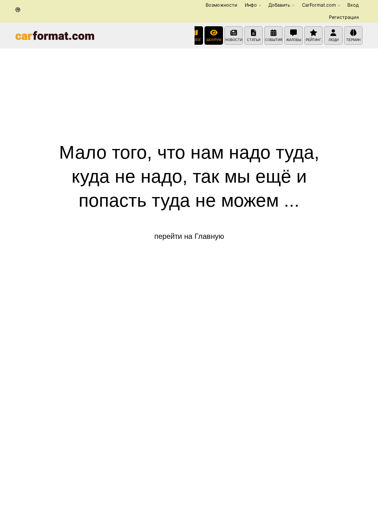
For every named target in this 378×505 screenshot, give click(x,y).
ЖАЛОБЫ (293, 40)
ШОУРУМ (213, 40)
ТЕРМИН (353, 40)
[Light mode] (18, 10)
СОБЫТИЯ (273, 40)
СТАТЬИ (253, 40)
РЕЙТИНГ (313, 40)
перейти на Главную (189, 236)
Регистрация (344, 17)
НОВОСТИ (233, 40)
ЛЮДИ (334, 40)
